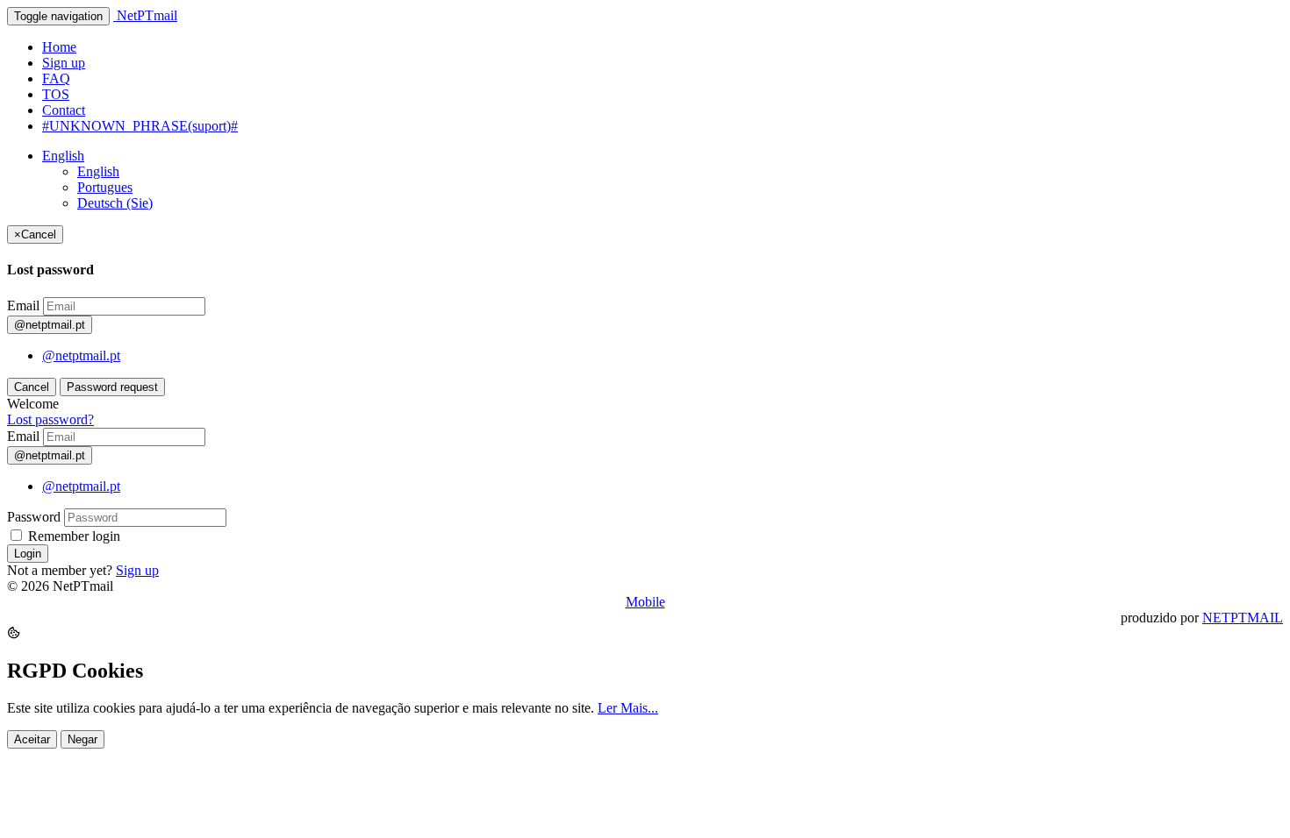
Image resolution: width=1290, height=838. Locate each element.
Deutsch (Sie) (115, 202)
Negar (82, 739)
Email (23, 305)
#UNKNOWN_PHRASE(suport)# (140, 125)
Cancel (31, 387)
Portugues (105, 187)
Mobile (645, 601)
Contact (63, 110)
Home (59, 46)
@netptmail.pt (81, 355)
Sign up (63, 62)
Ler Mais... (628, 707)
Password (34, 516)
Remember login (72, 536)
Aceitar (32, 739)
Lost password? (50, 419)
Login (27, 553)
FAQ (56, 78)
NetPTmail (145, 15)
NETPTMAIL (1242, 617)
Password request (112, 387)
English (63, 155)
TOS (55, 94)
